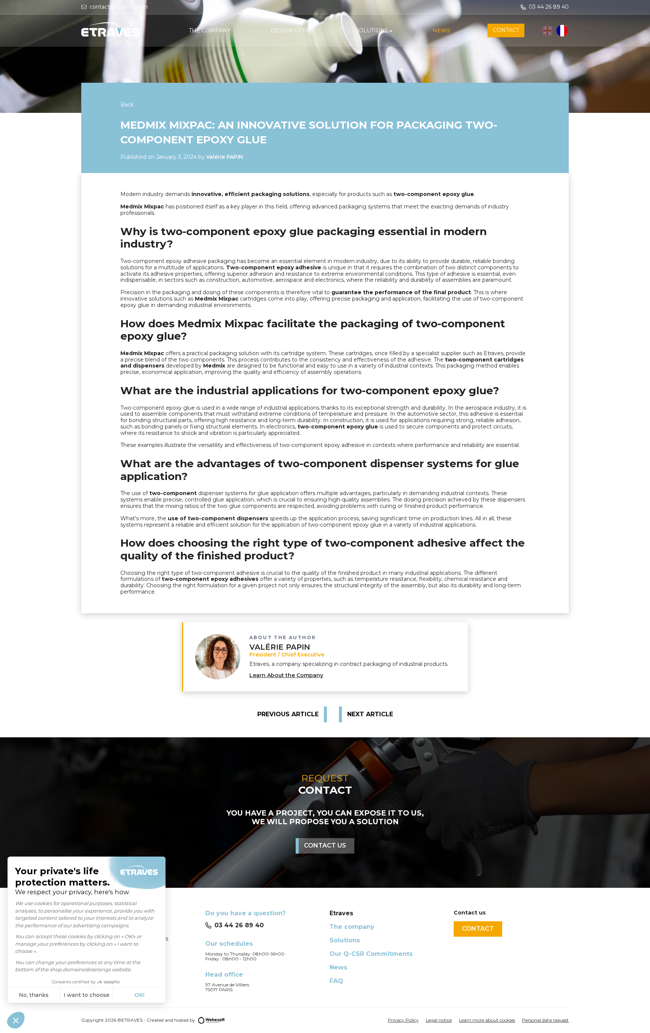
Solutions (345, 940)
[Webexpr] (211, 1020)
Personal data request (545, 1020)
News (338, 967)
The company (352, 926)
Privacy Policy (403, 1020)
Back (127, 104)
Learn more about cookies (487, 1020)
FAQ (336, 980)
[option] (562, 30)
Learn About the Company (286, 675)
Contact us (325, 845)
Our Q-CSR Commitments (371, 953)
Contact (478, 928)
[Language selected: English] (555, 30)
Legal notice (439, 1020)
